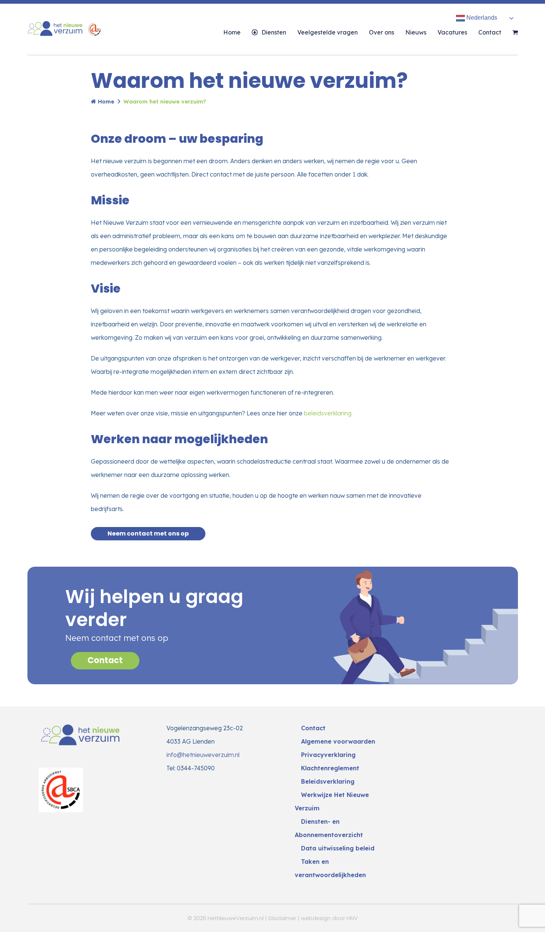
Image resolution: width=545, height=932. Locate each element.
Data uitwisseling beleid (337, 848)
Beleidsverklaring (327, 781)
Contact (105, 660)
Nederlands (481, 17)
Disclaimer (282, 918)
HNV (352, 918)
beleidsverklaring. (328, 413)
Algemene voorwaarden (338, 741)
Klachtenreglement (330, 768)
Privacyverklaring (328, 754)
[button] (515, 32)
